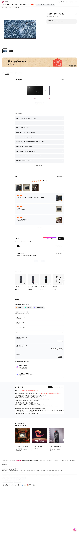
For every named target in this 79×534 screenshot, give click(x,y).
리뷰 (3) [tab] (7, 73)
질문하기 (50, 238)
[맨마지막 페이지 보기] (44, 261)
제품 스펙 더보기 (39, 103)
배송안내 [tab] (50, 387)
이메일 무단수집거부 (12, 460)
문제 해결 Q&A (20, 307)
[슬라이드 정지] (69, 66)
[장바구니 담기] (25, 284)
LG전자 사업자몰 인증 (65, 460)
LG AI (28, 4)
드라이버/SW (29, 307)
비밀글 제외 (24, 241)
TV (12, 7)
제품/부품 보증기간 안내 (39, 307)
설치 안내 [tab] (61, 387)
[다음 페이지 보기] (42, 261)
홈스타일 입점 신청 (5, 462)
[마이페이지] (61, 2)
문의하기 (60, 238)
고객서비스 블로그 (10, 481)
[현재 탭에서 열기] (39, 62)
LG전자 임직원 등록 (42, 460)
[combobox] (39, 332)
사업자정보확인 (21, 475)
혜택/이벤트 (17, 4)
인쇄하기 (62, 79)
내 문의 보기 (18, 241)
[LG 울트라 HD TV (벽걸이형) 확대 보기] (20, 29)
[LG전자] (5, 2)
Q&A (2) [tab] (11, 73)
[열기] (27, 312)
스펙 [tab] (3, 73)
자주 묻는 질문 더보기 (39, 165)
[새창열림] (38, 5)
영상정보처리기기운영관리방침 (34, 460)
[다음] (75, 66)
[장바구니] (64, 2)
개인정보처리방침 (18, 460)
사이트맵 (4, 460)
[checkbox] (15, 241)
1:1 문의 (15, 466)
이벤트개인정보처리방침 (25, 460)
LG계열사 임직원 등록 (49, 460)
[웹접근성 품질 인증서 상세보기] (34, 485)
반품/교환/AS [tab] (56, 387)
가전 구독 (8, 4)
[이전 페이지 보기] (37, 261)
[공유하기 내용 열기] (76, 14)
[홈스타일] (32, 5)
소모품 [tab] (16, 73)
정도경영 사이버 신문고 (72, 460)
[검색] (59, 2)
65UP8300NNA (17, 7)
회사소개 (67, 1)
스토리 (21, 4)
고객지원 (12, 4)
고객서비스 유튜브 (5, 481)
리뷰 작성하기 (59, 176)
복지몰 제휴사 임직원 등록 (56, 460)
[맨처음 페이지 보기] (35, 261)
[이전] (74, 66)
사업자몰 (75, 1)
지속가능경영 (71, 1)
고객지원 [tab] (20, 73)
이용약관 (7, 460)
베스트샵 (24, 4)
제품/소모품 (4, 4)
